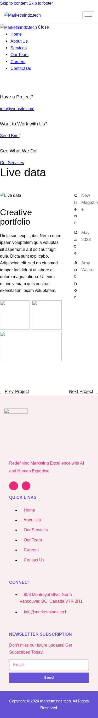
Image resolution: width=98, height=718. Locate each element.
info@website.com (17, 108)
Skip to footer (40, 3)
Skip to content (13, 3)
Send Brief (10, 135)
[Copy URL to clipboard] (93, 333)
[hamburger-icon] (88, 15)
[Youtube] (26, 485)
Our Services (12, 162)
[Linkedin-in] (13, 485)
